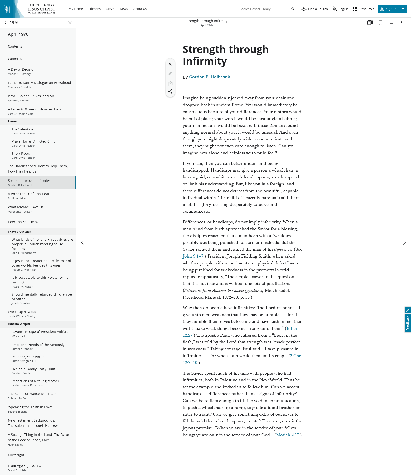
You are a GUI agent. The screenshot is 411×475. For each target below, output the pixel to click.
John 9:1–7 (193, 256)
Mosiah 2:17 (287, 435)
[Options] (401, 22)
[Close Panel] (70, 22)
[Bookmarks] (380, 22)
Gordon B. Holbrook (209, 77)
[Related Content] (391, 22)
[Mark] (170, 74)
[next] (404, 242)
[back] (6, 22)
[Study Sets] (370, 22)
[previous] (83, 242)
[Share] (170, 91)
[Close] (170, 64)
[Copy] (170, 83)
